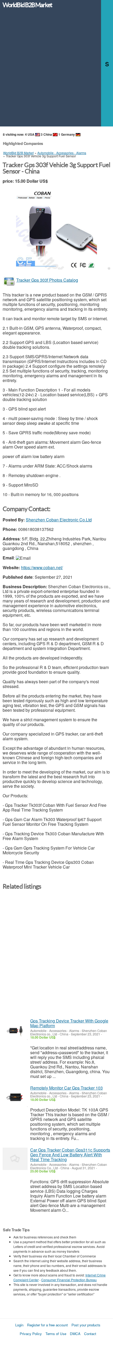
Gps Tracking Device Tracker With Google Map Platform (69, 1023)
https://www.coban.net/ (42, 567)
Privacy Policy (31, 1333)
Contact (90, 1333)
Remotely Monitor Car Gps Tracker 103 (66, 1088)
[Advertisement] (56, 69)
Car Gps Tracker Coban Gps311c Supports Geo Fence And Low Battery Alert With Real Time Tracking (70, 1154)
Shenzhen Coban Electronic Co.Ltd (59, 520)
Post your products (85, 1324)
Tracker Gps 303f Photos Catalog (47, 280)
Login (19, 1324)
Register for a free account (47, 1324)
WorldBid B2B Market (27, 5)
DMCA (75, 1333)
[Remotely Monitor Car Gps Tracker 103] (15, 1097)
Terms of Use (55, 1333)
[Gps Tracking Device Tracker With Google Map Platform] (15, 1030)
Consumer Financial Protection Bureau (69, 1280)
